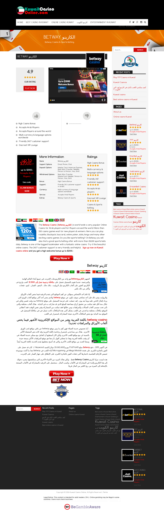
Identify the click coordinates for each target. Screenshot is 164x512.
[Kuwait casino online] (35, 14)
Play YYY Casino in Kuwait (124, 77)
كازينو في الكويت (118, 226)
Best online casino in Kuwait (125, 99)
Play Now (30, 88)
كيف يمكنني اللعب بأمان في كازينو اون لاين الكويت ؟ (129, 88)
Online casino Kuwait (122, 116)
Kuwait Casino (125, 217)
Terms (105, 492)
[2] (52, 100)
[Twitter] (133, 22)
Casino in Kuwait (118, 211)
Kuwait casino (119, 94)
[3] (54, 100)
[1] (50, 100)
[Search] (145, 22)
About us (117, 112)
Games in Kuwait (125, 213)
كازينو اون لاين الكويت (129, 226)
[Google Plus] (137, 22)
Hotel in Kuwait (135, 213)
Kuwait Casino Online (78, 492)
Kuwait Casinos (120, 82)
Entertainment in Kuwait (131, 211)
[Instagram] (141, 22)
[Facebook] (130, 22)
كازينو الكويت (139, 223)
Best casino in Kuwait (120, 209)
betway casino (97, 319)
